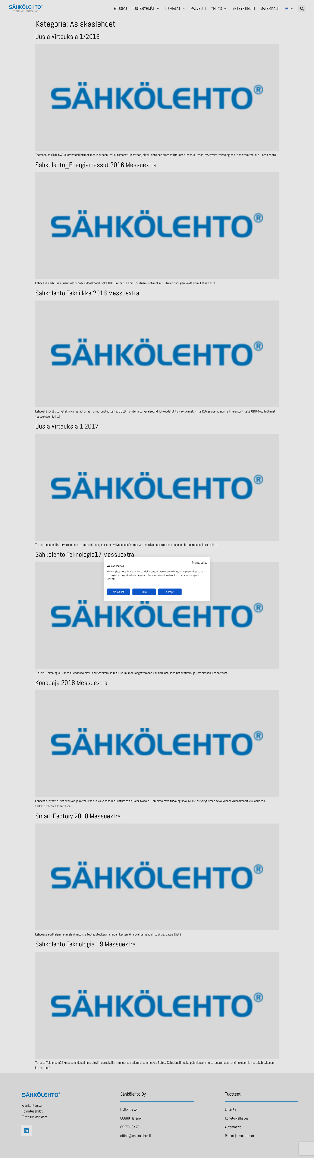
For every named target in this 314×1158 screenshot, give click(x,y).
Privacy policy (199, 562)
